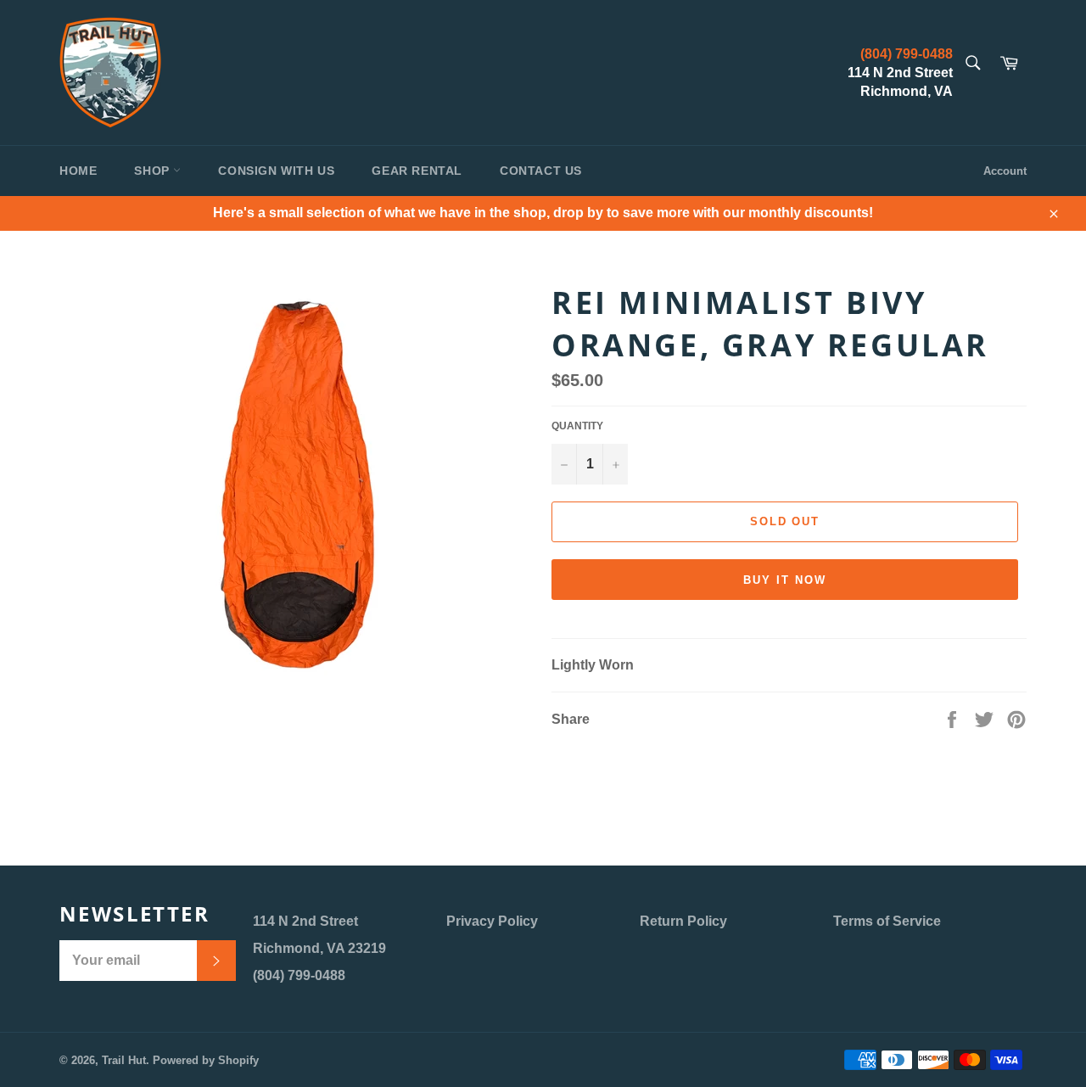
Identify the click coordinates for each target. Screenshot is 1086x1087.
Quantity (577, 426)
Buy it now (784, 580)
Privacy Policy (492, 921)
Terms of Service (887, 921)
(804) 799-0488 (906, 54)
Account (1005, 171)
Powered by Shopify (206, 1060)
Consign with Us (276, 170)
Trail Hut (124, 1060)
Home (78, 170)
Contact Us (541, 170)
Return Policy (683, 921)
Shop (153, 170)
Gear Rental (417, 170)
